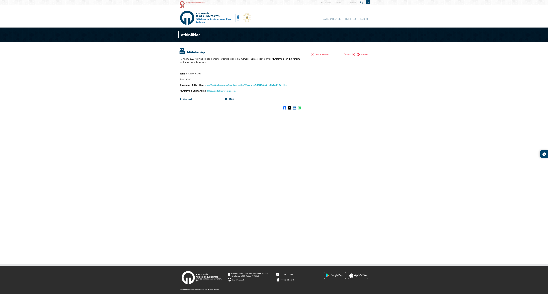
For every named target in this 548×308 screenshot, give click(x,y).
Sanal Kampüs (350, 2)
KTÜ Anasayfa (326, 2)
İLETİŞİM (364, 19)
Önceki (347, 54)
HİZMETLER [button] (350, 19)
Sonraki (364, 54)
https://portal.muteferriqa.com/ (221, 90)
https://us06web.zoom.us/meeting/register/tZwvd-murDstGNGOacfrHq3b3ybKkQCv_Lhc (246, 85)
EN (368, 2)
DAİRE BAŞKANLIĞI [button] (332, 19)
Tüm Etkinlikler (322, 54)
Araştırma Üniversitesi (195, 2)
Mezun (338, 2)
